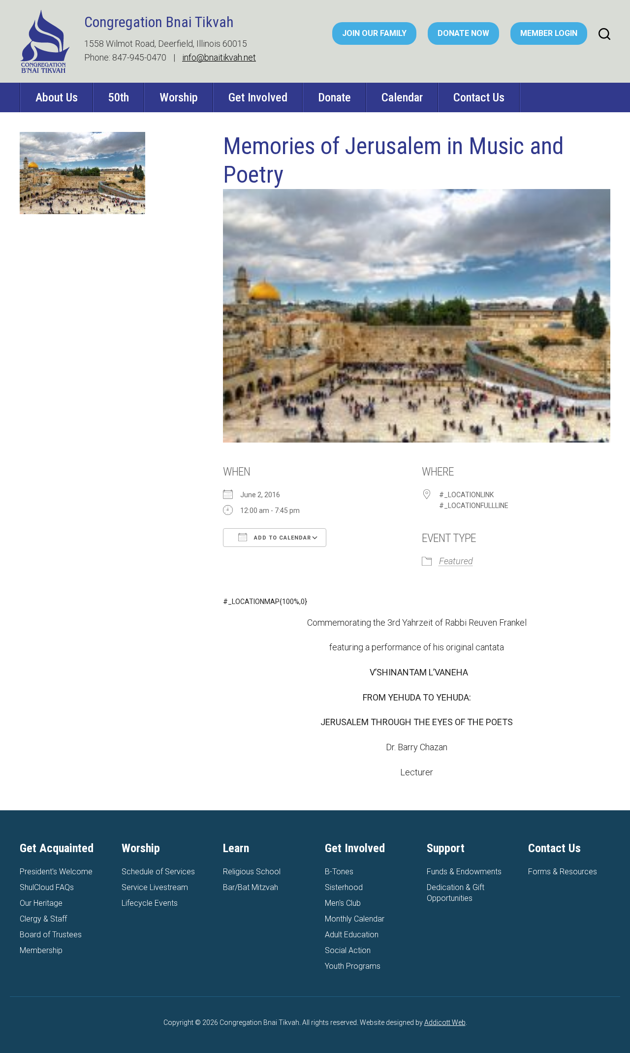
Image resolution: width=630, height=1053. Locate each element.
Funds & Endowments (464, 871)
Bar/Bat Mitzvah (250, 887)
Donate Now (463, 33)
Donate (334, 97)
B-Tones (339, 871)
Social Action (348, 950)
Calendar (402, 97)
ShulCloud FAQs (47, 887)
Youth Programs (352, 966)
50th (118, 97)
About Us (56, 97)
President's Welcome (56, 871)
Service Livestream (155, 887)
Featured (456, 561)
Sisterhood (344, 887)
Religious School (252, 871)
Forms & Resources (562, 871)
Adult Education (351, 934)
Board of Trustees (51, 934)
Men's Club (343, 903)
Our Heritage (41, 903)
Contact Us (478, 97)
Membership (41, 950)
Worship (178, 97)
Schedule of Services (158, 871)
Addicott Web (445, 1022)
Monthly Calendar (354, 919)
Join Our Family (374, 33)
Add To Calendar (281, 538)
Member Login (548, 33)
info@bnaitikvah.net (219, 57)
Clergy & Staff (43, 919)
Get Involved (257, 97)
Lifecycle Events (150, 903)
